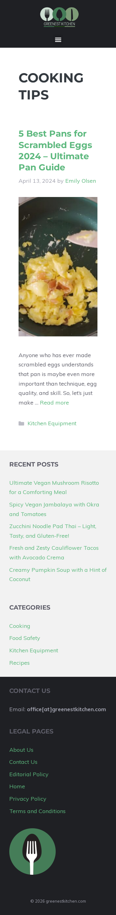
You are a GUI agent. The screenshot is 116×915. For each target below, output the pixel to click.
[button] (58, 39)
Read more (54, 402)
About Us (21, 749)
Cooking (19, 625)
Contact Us (23, 761)
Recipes (19, 662)
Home (17, 786)
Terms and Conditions (37, 811)
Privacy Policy (27, 798)
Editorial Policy (29, 774)
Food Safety (24, 637)
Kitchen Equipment (52, 423)
